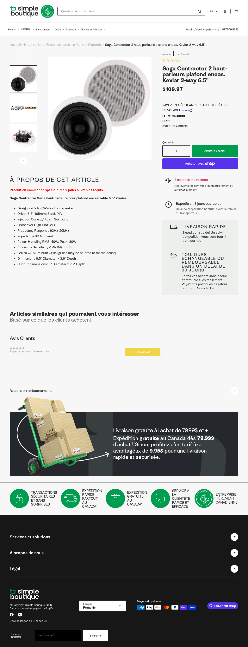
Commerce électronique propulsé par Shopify (31, 608)
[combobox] (131, 11)
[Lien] (124, 444)
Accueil (15, 45)
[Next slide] (24, 160)
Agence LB (40, 621)
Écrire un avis (142, 352)
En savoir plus (205, 288)
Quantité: (168, 142)
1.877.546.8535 (229, 29)
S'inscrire (95, 635)
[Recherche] (200, 11)
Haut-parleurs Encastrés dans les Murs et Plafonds (63, 45)
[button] (225, 11)
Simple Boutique (35, 605)
